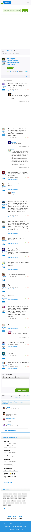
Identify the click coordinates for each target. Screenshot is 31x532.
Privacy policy (12, 529)
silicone (19, 496)
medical (4, 505)
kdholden (4, 355)
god (12, 496)
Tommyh (13, 192)
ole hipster (13, 142)
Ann (12, 331)
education (13, 500)
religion (8, 496)
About (13, 526)
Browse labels (23, 523)
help (8, 498)
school (9, 505)
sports (24, 503)
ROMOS (8, 407)
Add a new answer (7, 374)
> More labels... (7, 509)
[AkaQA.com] (6, 2)
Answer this (10, 67)
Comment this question (22, 77)
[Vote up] (8, 71)
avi (20, 503)
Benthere (8, 424)
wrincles (4, 327)
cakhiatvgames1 (8, 464)
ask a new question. (20, 397)
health (19, 493)
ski (4, 503)
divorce (7, 503)
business (19, 500)
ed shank (4, 86)
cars (16, 498)
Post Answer (22, 390)
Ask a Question (25, 10)
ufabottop (6, 441)
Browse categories (15, 523)
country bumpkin (10, 418)
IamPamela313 (5, 298)
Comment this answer (13, 91)
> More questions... (8, 482)
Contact (24, 526)
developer (5, 493)
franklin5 (13, 94)
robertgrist (4, 204)
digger (3, 131)
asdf (4, 496)
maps (9, 500)
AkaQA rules (7, 526)
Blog (22, 529)
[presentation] (3, 377)
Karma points (18, 526)
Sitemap (17, 529)
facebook (24, 493)
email (23, 500)
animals (15, 493)
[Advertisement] (15, 32)
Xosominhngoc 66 (9, 446)
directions (25, 496)
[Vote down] (12, 71)
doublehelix (4, 365)
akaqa (12, 503)
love (15, 496)
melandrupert (5, 287)
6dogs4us (4, 186)
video (24, 498)
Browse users (7, 523)
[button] (3, 377)
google (20, 498)
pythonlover (5, 61)
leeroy (3, 224)
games (10, 493)
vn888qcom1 (7, 450)
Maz (3, 309)
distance (17, 503)
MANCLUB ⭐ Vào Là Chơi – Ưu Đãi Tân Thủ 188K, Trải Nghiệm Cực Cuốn (10, 475)
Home (3, 50)
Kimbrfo (4, 265)
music (12, 498)
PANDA (3, 345)
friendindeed (5, 240)
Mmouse (4, 174)
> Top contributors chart (9, 430)
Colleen (8, 413)
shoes (4, 500)
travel (4, 498)
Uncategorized (10, 50)
